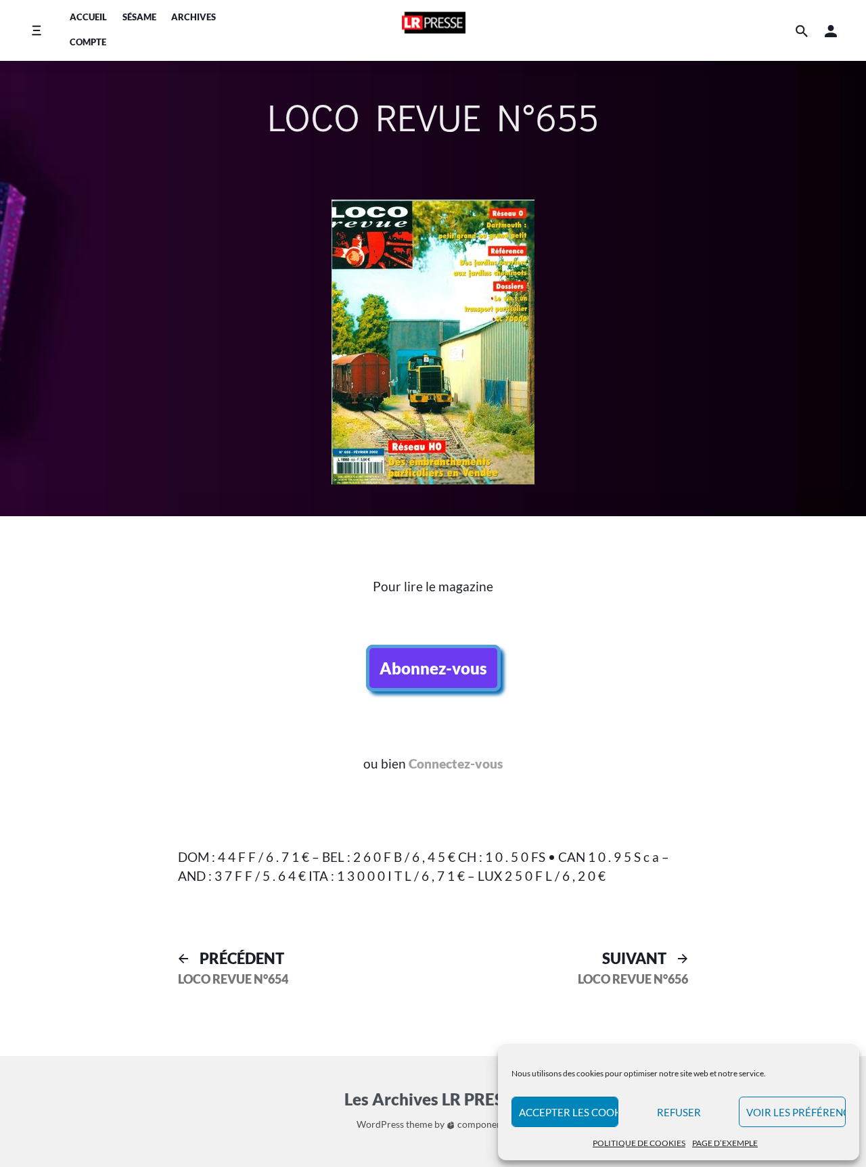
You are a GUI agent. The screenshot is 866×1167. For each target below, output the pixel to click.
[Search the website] (802, 31)
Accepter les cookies (568, 1112)
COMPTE (88, 42)
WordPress (380, 1124)
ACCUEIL (88, 17)
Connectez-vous (456, 763)
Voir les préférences (796, 1112)
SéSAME (139, 17)
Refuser (679, 1112)
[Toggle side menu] (36, 31)
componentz (482, 1124)
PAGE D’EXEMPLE (725, 1143)
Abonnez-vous (433, 668)
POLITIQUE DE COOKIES (639, 1143)
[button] (831, 31)
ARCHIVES (193, 17)
